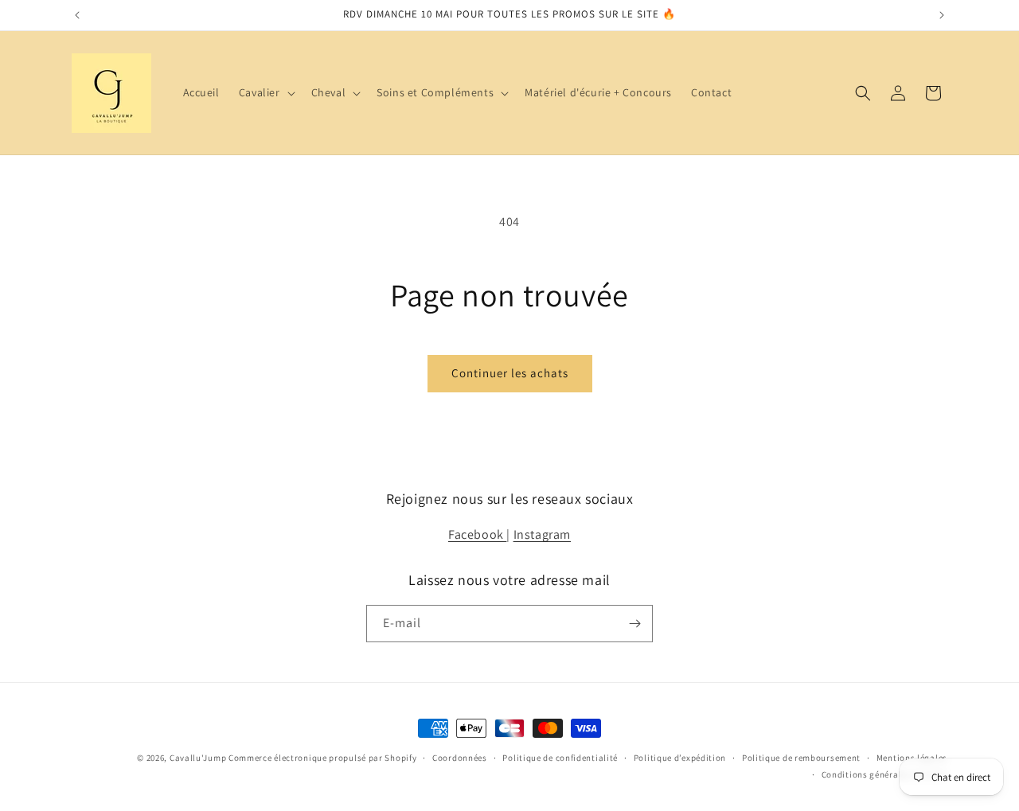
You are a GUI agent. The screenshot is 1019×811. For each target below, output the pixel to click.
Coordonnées (459, 757)
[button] (265, 92)
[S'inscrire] (634, 623)
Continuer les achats (509, 372)
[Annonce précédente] (77, 15)
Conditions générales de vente (884, 774)
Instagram (542, 534)
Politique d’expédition (680, 757)
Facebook (477, 534)
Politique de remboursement (801, 757)
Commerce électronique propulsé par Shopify (322, 757)
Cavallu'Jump (198, 757)
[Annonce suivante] (941, 15)
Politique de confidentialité (560, 757)
